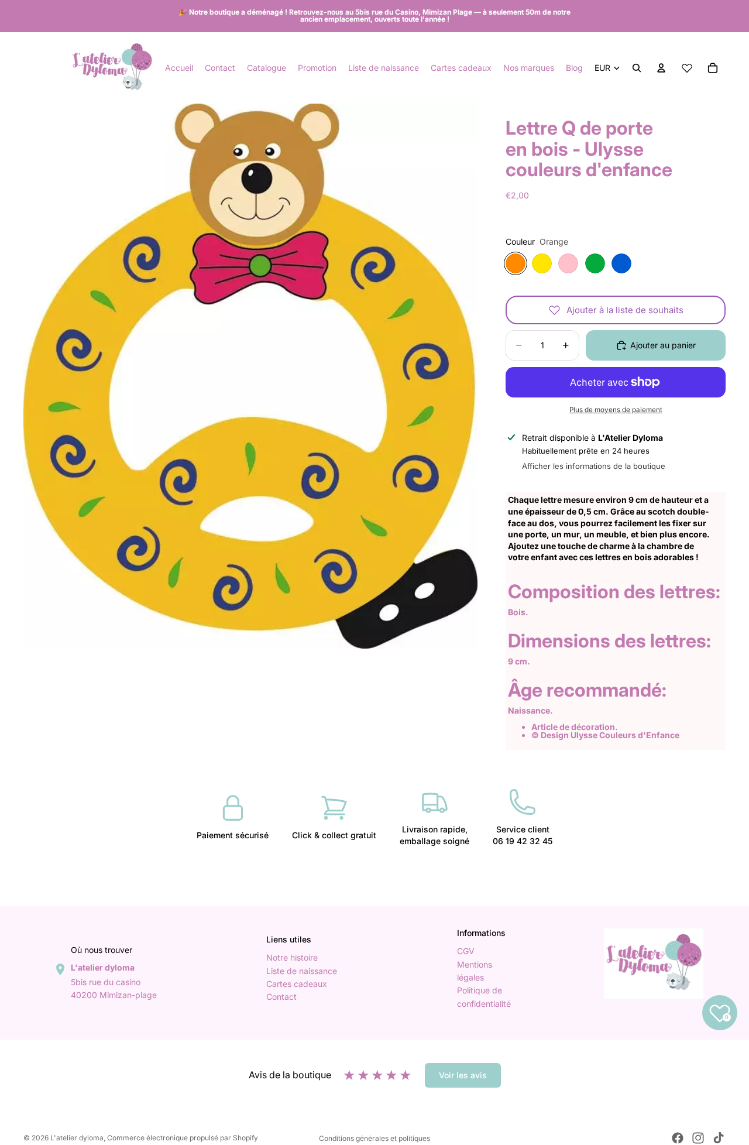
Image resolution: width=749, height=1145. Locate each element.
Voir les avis (463, 1075)
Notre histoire (292, 958)
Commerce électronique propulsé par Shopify (182, 1137)
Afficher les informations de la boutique (593, 466)
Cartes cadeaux (296, 984)
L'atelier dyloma (77, 1137)
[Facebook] (678, 1138)
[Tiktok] (719, 1138)
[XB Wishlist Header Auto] (687, 68)
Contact (281, 997)
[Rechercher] (637, 68)
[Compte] (661, 68)
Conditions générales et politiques (374, 1138)
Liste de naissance (301, 971)
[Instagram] (698, 1138)
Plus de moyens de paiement (615, 410)
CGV (466, 952)
